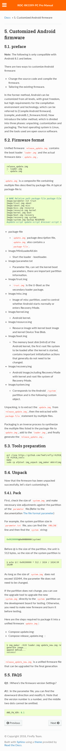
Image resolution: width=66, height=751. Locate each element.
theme (38, 741)
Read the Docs (12, 745)
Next (54, 722)
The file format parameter (38, 513)
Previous (14, 722)
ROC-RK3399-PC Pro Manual (35, 5)
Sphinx (21, 741)
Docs (7, 17)
